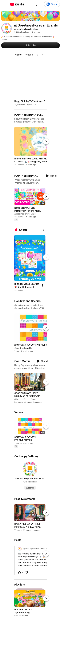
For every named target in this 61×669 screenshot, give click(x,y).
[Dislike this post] (26, 572)
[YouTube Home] (17, 4)
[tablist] (30, 54)
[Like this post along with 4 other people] (19, 572)
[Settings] (41, 4)
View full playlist (21, 616)
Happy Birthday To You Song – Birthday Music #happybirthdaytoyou (30, 101)
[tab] (18, 54)
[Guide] (4, 4)
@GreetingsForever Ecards (25, 214)
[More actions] (44, 208)
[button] (42, 54)
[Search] (35, 4)
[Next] (46, 141)
